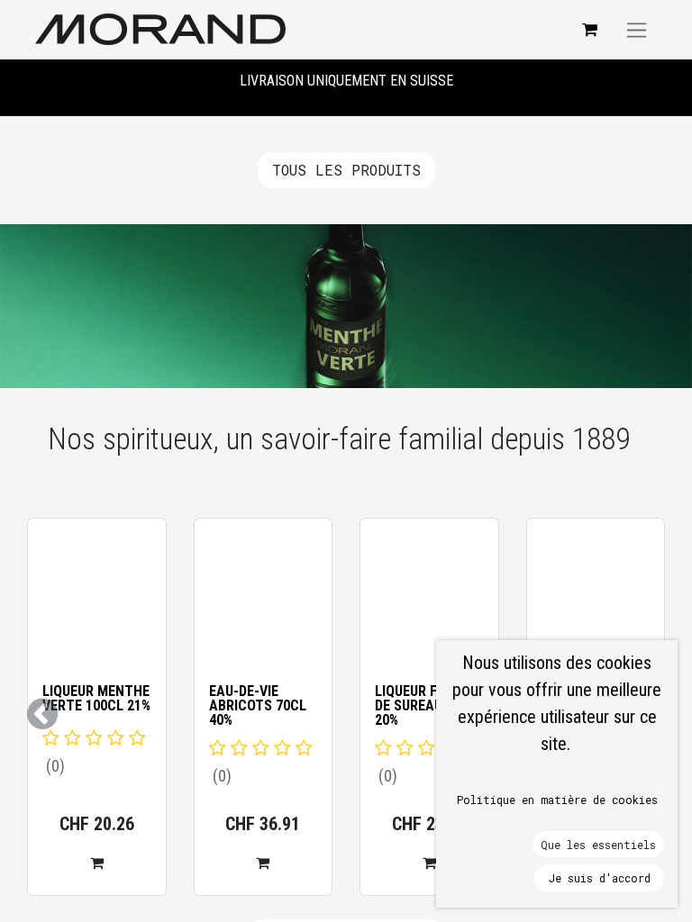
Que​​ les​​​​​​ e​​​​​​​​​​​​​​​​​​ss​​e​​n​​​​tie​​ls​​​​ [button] (598, 844)
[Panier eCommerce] (589, 30)
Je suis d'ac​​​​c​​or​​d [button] (600, 878)
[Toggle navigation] (636, 29)
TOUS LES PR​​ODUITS (346, 169)
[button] (231, 863)
